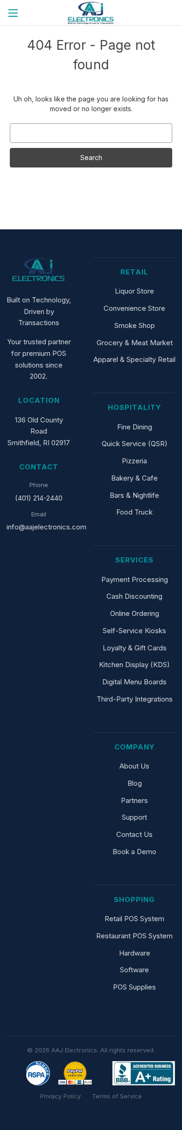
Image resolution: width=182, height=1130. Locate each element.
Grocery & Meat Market (135, 342)
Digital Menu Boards (134, 681)
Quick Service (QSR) (135, 443)
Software (134, 969)
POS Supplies (134, 987)
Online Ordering (134, 613)
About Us (134, 766)
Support (134, 817)
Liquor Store (134, 291)
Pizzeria (134, 460)
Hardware (134, 953)
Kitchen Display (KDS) (134, 664)
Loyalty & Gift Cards (135, 647)
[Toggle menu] (13, 13)
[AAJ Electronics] (39, 271)
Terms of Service (117, 1096)
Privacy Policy (60, 1096)
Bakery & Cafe (134, 478)
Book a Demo (134, 851)
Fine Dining (134, 426)
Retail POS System (134, 918)
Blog (134, 783)
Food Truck (134, 512)
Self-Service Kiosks (134, 630)
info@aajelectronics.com (46, 526)
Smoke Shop (134, 325)
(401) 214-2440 (39, 498)
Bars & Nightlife (134, 495)
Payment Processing (134, 579)
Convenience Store (134, 308)
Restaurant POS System (134, 935)
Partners (134, 800)
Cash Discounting (134, 596)
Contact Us (134, 834)
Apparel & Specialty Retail (134, 359)
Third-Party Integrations (135, 699)
